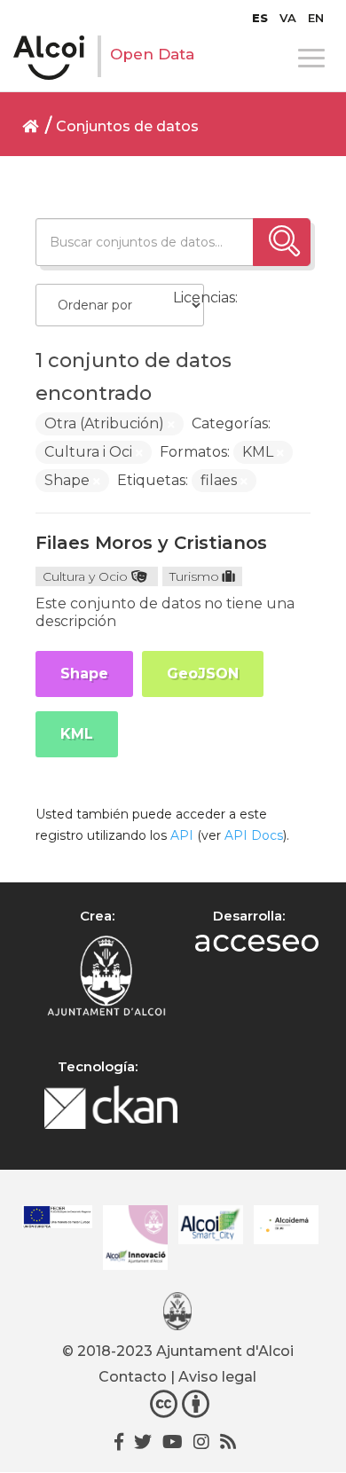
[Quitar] (171, 425)
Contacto (132, 1376)
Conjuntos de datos (127, 126)
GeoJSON (203, 673)
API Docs (253, 835)
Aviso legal (217, 1376)
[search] (282, 242)
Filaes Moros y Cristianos (151, 542)
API (181, 835)
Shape (84, 673)
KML (76, 733)
